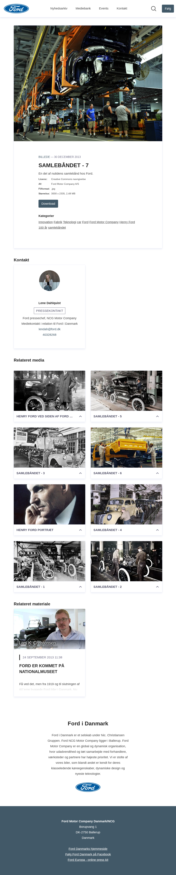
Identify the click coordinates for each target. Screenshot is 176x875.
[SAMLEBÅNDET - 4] (126, 504)
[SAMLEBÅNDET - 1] (49, 561)
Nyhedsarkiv (58, 8)
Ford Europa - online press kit (88, 860)
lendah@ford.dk (49, 329)
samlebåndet (57, 227)
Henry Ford (127, 222)
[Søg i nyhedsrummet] (153, 8)
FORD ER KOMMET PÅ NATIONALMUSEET (41, 668)
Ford (85, 222)
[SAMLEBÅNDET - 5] (126, 391)
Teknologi (69, 222)
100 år (42, 227)
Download (48, 203)
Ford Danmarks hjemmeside (88, 849)
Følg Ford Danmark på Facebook (88, 854)
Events (103, 8)
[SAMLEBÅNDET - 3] (49, 447)
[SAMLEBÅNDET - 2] (126, 561)
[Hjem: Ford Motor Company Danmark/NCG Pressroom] (16, 8)
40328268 (49, 334)
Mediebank (83, 8)
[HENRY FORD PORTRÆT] (49, 504)
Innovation (45, 222)
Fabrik (58, 222)
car (79, 222)
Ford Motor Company (104, 222)
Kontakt (122, 8)
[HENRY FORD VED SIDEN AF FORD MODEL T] (49, 391)
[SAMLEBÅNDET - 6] (126, 447)
